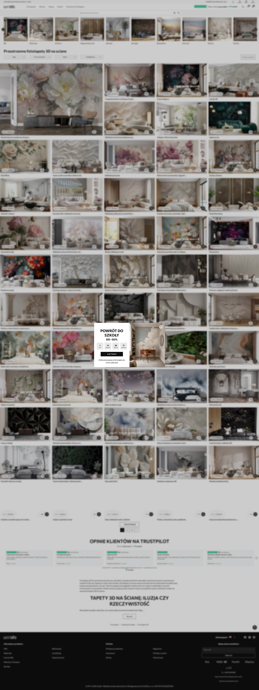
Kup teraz (111, 354)
